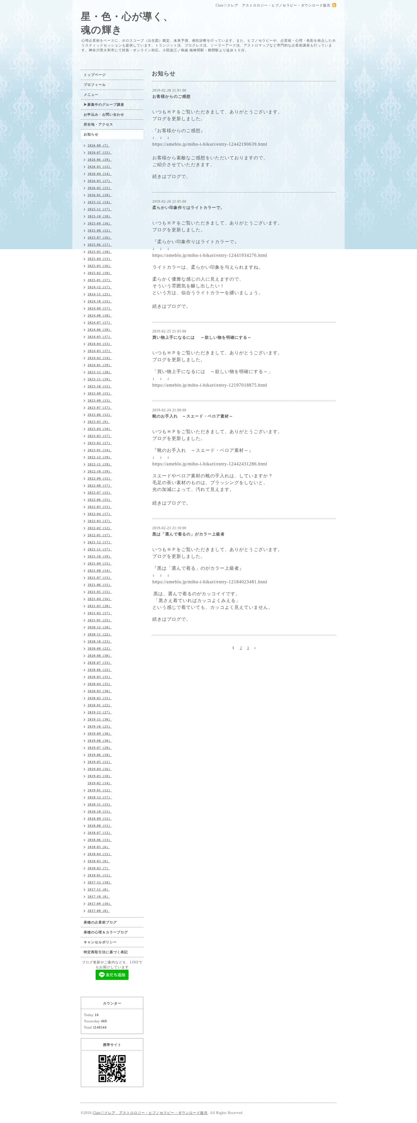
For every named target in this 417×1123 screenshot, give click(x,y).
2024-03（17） (100, 351)
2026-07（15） (100, 152)
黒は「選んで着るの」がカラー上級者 (188, 534)
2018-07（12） (100, 832)
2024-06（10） (100, 329)
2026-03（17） (100, 181)
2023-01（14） (100, 450)
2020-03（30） (100, 691)
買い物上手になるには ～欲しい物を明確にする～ (202, 337)
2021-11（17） (100, 549)
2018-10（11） (100, 811)
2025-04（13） (100, 258)
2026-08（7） (99, 145)
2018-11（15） (100, 804)
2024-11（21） (100, 294)
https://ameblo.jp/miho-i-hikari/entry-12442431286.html (209, 463)
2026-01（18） (100, 195)
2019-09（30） (100, 733)
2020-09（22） (100, 648)
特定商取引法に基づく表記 (106, 952)
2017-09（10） (100, 903)
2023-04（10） (100, 429)
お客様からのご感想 (171, 96)
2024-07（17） (100, 322)
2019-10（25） (100, 726)
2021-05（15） (100, 592)
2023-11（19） (100, 379)
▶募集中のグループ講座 (104, 105)
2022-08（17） (100, 485)
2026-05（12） (100, 166)
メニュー (91, 95)
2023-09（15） (100, 393)
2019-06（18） (100, 755)
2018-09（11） (100, 818)
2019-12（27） (100, 712)
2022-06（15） (100, 499)
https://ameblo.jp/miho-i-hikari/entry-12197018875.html (209, 385)
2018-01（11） (100, 875)
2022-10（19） (100, 471)
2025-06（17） (100, 244)
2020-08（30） (100, 655)
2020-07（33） (100, 662)
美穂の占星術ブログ (100, 922)
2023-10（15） (100, 386)
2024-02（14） (100, 358)
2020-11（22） (100, 634)
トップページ (95, 75)
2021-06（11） (100, 584)
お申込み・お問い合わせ (104, 114)
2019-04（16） (100, 769)
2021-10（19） (100, 556)
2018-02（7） (99, 868)
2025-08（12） (100, 230)
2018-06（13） (100, 840)
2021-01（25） (100, 620)
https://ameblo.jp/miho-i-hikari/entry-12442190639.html (209, 144)
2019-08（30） (100, 740)
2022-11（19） (100, 464)
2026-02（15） (100, 188)
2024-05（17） (100, 336)
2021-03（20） (100, 606)
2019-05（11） (100, 762)
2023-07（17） (100, 407)
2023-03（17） (100, 436)
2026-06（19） (100, 159)
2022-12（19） (100, 457)
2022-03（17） (100, 521)
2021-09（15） (100, 563)
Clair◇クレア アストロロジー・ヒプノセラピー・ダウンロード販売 (150, 1113)
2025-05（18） (100, 251)
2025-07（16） (100, 237)
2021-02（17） (100, 613)
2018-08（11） (100, 825)
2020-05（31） (100, 677)
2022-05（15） (100, 506)
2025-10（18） (100, 216)
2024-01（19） (100, 365)
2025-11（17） (100, 209)
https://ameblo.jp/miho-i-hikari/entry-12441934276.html (209, 255)
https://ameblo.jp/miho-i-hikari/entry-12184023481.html (209, 581)
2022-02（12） (100, 528)
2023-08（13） (100, 400)
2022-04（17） (100, 514)
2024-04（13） (100, 344)
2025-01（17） (100, 280)
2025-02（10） (100, 273)
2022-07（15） (100, 492)
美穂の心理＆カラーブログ (106, 932)
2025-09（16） (100, 223)
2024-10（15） (100, 301)
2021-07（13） (100, 577)
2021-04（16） (100, 599)
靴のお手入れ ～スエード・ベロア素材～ (192, 416)
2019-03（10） (100, 776)
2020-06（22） (100, 669)
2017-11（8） (99, 889)
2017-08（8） (99, 910)
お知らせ (91, 134)
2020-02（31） (100, 698)
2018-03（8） (99, 861)
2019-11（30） (100, 719)
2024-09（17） (100, 308)
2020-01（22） (100, 705)
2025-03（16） (100, 266)
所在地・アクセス (98, 124)
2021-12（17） (100, 542)
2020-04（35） (100, 684)
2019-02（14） (100, 783)
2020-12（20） (100, 627)
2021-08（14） (100, 570)
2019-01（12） (100, 790)
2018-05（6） (99, 847)
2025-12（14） (100, 202)
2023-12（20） (100, 372)
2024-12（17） (100, 287)
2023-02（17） (100, 443)
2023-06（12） (100, 414)
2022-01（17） (100, 535)
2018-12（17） (100, 797)
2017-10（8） (99, 896)
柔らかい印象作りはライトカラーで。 (188, 207)
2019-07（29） (100, 747)
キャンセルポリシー (100, 942)
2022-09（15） (100, 478)
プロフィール (95, 85)
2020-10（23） (100, 641)
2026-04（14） (100, 173)
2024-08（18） (100, 315)
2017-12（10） (100, 882)
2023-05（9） (99, 421)
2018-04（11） (100, 854)
